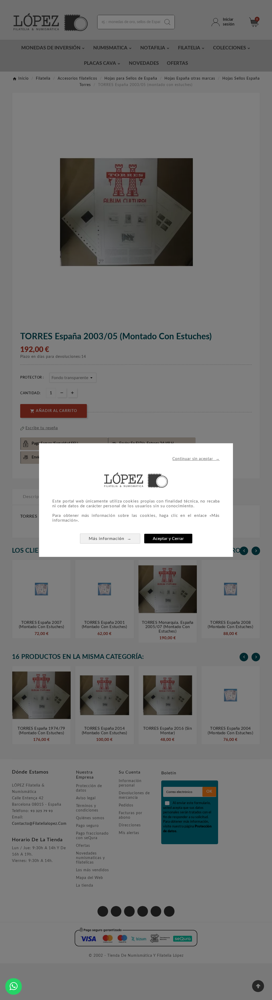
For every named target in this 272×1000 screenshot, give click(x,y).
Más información (110, 538)
